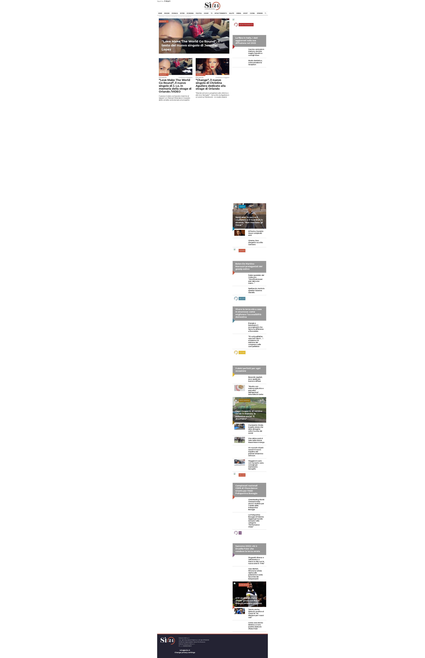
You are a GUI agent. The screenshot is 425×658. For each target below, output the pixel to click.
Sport (245, 13)
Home (160, 13)
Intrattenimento (221, 13)
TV (211, 13)
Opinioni (260, 13)
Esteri (182, 13)
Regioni (166, 13)
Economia (190, 13)
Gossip (206, 13)
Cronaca (175, 13)
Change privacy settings (185, 652)
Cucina (252, 13)
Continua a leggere (185, 77)
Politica (199, 13)
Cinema (238, 13)
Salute (231, 13)
